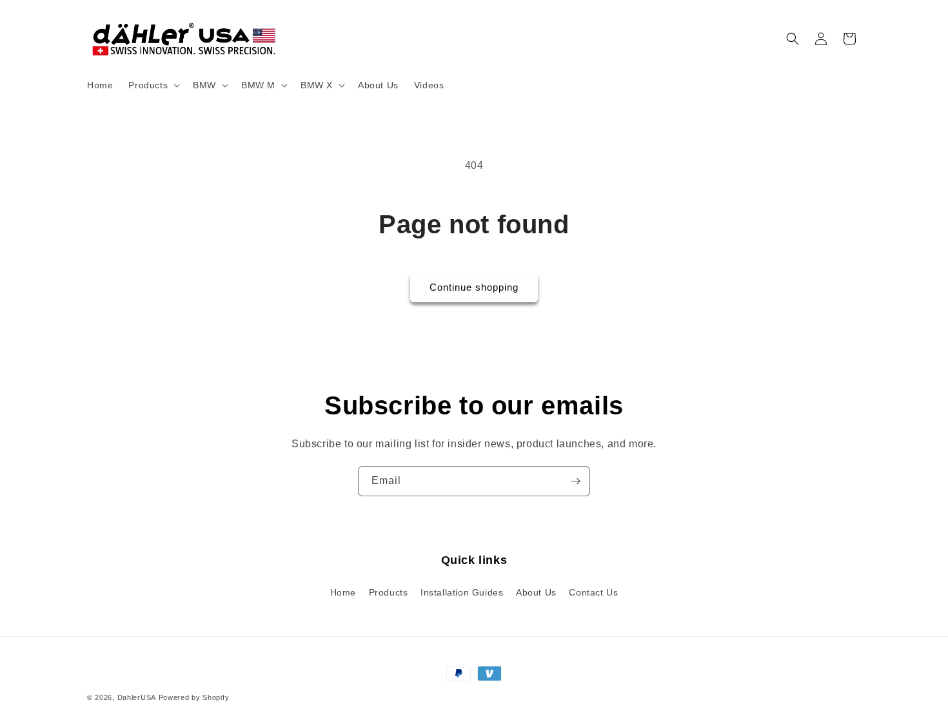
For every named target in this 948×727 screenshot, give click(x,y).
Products (388, 592)
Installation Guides (461, 592)
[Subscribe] (575, 481)
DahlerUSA (136, 697)
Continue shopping (474, 287)
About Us (536, 592)
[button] (153, 85)
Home (343, 592)
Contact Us (593, 592)
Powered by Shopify (194, 697)
